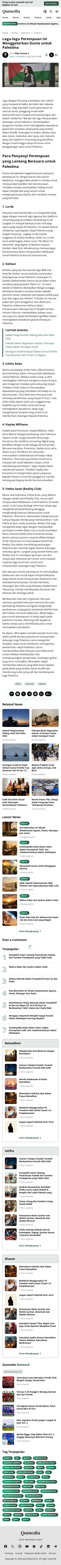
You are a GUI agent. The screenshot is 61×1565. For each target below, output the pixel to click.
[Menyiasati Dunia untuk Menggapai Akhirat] (9, 867)
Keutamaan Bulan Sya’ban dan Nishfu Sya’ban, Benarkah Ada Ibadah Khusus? (34, 1218)
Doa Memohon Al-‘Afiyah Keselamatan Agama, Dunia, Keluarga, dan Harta (39, 830)
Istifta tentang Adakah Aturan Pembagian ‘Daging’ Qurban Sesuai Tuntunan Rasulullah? (36, 1232)
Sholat (27, 17)
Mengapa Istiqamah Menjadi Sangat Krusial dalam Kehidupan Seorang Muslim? (31, 1017)
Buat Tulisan (51, 3)
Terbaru (42, 684)
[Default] (51, 55)
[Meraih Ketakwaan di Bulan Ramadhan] (11, 1084)
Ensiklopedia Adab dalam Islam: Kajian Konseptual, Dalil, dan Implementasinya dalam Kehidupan (38, 849)
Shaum (37, 17)
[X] (23, 694)
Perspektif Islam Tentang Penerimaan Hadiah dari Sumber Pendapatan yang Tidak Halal (32, 956)
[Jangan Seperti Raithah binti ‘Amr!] (11, 1126)
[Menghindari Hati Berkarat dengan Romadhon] (11, 1055)
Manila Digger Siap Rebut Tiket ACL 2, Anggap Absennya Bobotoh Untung (36, 1435)
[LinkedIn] (48, 1546)
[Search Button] (51, 11)
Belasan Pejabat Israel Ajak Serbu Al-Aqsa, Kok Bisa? (44, 768)
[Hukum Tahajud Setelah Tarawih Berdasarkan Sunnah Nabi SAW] (11, 1070)
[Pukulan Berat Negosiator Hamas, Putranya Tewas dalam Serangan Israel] (45, 718)
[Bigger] (56, 55)
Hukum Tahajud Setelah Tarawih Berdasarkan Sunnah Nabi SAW (35, 1066)
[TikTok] (41, 1546)
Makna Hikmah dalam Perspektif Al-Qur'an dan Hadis (33, 980)
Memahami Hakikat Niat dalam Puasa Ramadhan (35, 1094)
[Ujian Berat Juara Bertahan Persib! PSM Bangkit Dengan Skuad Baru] (8, 1382)
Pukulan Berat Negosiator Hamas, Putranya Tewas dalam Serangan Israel (45, 733)
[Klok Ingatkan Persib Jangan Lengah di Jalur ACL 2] (8, 1425)
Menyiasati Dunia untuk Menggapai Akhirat (38, 867)
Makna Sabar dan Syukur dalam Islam (39, 900)
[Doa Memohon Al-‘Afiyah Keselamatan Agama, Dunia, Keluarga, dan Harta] (9, 829)
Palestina (30, 684)
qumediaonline (30, 1558)
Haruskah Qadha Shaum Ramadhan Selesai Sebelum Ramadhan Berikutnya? (37, 1340)
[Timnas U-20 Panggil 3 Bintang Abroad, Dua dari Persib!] (8, 1396)
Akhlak (24, 823)
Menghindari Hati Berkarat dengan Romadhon (36, 1052)
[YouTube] (27, 1546)
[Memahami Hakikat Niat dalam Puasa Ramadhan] (11, 1098)
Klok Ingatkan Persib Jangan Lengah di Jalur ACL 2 (36, 1421)
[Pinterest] (35, 694)
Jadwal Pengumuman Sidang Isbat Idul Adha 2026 (13, 733)
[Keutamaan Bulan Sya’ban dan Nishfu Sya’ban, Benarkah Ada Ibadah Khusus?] (11, 1220)
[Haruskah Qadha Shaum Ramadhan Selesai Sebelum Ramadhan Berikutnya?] (11, 1342)
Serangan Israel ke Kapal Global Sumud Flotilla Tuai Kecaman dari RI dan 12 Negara (15, 768)
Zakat (49, 17)
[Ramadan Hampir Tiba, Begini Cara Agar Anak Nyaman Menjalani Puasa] (11, 1328)
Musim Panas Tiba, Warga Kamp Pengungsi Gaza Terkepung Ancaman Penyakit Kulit (45, 802)
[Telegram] (29, 694)
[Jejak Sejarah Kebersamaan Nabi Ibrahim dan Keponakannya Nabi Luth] (9, 884)
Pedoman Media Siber (35, 1553)
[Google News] (34, 1546)
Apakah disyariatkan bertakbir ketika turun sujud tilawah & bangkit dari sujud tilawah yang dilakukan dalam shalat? (35, 1190)
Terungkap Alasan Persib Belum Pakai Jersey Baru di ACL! (36, 1407)
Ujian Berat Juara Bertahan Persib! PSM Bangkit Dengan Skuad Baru (36, 1379)
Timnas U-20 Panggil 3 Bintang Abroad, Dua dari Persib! (36, 1393)
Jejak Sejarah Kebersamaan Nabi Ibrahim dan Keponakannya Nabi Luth (39, 884)
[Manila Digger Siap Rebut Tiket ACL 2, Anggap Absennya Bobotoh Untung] (8, 1439)
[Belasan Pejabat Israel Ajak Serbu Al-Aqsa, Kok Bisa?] (45, 752)
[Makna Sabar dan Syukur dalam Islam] (9, 901)
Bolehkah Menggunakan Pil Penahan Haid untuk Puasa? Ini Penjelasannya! (35, 1110)
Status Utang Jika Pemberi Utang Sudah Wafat (36, 1202)
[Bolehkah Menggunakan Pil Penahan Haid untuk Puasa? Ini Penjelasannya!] (11, 1112)
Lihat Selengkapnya (29, 931)
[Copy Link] (11, 694)
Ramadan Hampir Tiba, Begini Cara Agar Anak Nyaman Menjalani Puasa (37, 1324)
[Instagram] (20, 1546)
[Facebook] (17, 694)
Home (5, 17)
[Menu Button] (57, 11)
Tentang (9, 1553)
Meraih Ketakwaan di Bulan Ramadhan (33, 1080)
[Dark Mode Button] (45, 11)
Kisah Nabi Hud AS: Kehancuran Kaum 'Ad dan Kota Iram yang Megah (39, 918)
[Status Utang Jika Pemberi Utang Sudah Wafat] (11, 1206)
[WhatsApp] (41, 694)
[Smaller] (46, 55)
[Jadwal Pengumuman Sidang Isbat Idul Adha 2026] (15, 718)
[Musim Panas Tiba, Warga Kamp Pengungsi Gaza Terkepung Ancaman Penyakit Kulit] (45, 787)
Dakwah (24, 879)
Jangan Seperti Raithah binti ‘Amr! (36, 1122)
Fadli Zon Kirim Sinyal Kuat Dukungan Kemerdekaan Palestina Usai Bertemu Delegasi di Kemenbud (15, 802)
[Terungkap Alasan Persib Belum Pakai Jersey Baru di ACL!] (8, 1411)
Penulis (52, 1553)
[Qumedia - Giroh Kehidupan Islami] (11, 11)
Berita (16, 17)
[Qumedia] (30, 1533)
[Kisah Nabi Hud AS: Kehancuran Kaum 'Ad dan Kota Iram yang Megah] (9, 918)
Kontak (18, 1553)
